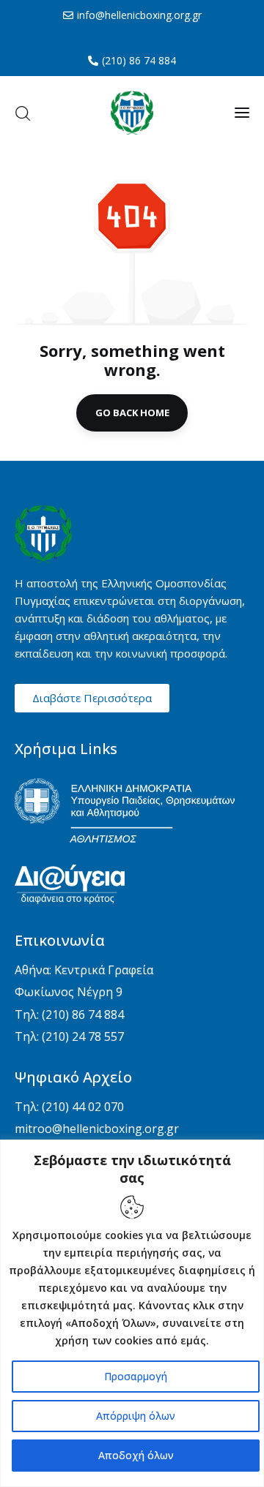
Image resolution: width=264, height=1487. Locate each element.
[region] (132, 1313)
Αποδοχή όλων (136, 1455)
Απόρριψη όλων (135, 1416)
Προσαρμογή (135, 1376)
